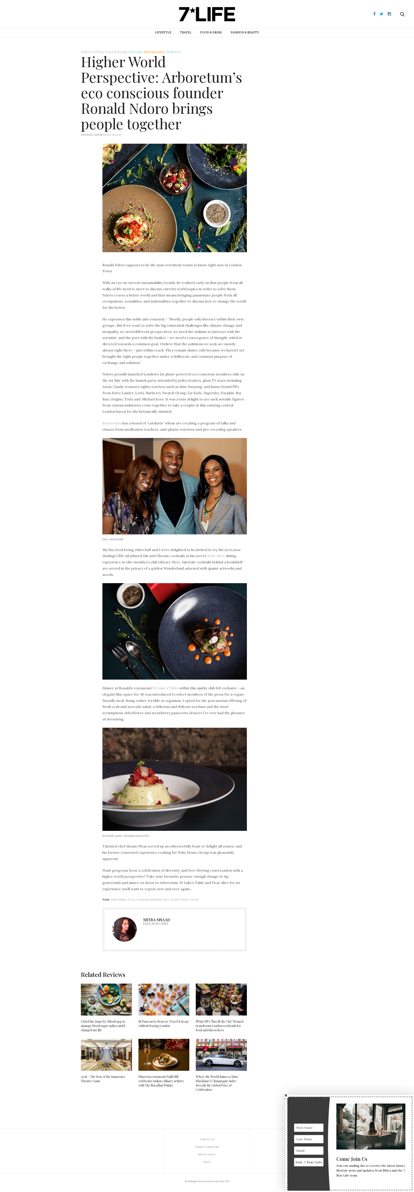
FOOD (131, 899)
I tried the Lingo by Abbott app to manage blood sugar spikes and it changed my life (103, 1025)
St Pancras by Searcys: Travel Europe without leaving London (163, 1023)
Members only (159, 899)
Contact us (207, 1139)
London (142, 899)
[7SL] (25, 13)
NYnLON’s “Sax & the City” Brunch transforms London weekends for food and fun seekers (219, 1025)
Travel (185, 32)
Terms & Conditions (207, 1147)
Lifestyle (163, 32)
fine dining (118, 899)
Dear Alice (216, 556)
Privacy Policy (207, 1154)
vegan (194, 899)
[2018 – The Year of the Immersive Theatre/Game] (106, 1055)
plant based (179, 899)
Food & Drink (211, 32)
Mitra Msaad (112, 134)
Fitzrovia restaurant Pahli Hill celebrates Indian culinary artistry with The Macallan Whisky (161, 1081)
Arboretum (112, 423)
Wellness (173, 52)
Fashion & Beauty (245, 32)
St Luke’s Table (165, 688)
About (207, 1162)
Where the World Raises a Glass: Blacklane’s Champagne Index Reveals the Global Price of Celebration (217, 1083)
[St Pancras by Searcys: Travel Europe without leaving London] (164, 1000)
